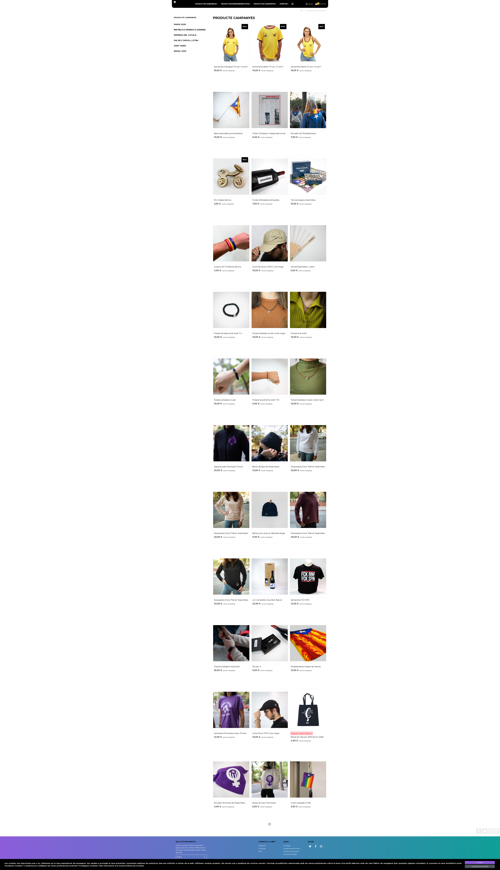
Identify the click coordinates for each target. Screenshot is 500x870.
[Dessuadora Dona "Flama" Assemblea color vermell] (308, 510)
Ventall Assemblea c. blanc (303, 267)
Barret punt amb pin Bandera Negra (268, 533)
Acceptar (480, 862)
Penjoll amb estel (299, 333)
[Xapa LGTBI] (308, 846)
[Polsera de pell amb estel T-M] (270, 376)
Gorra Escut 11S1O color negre (265, 733)
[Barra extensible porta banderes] (231, 110)
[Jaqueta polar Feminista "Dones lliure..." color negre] (231, 443)
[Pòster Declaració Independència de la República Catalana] (270, 110)
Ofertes (284, 4)
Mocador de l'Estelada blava (303, 133)
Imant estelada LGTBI (301, 803)
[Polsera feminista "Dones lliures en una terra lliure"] (231, 846)
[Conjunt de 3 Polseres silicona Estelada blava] (231, 243)
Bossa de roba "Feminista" (264, 803)
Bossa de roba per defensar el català (307, 737)
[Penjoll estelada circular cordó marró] (308, 376)
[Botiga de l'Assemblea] (182, 3)
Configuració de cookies (480, 866)
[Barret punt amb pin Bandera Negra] (270, 510)
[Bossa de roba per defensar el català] (308, 710)
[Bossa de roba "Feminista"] (270, 779)
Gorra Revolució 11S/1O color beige (268, 267)
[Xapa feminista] (270, 846)
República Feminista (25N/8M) (189, 30)
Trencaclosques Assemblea (303, 200)
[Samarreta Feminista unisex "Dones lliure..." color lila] (231, 710)
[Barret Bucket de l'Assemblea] (270, 443)
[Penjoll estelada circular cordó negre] (270, 310)
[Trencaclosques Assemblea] (308, 176)
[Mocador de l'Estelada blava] (308, 110)
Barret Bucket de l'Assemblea (265, 466)
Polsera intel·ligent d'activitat (227, 666)
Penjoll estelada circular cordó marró (307, 400)
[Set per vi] (270, 643)
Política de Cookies (134, 866)
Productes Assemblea (206, 4)
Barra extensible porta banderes (228, 133)
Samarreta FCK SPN (300, 600)
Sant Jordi (180, 46)
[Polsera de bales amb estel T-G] (231, 310)
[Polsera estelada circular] (231, 376)
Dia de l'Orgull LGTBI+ (186, 40)
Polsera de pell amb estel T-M (265, 400)
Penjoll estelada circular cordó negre (268, 333)
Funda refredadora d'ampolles (265, 200)
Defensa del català (185, 35)
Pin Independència (222, 200)
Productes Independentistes (235, 4)
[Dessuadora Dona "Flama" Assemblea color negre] (231, 576)
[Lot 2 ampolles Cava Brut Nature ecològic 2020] (270, 576)
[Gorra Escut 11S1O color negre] (270, 710)
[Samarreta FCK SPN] (308, 576)
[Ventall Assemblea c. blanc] (308, 243)
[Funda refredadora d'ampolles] (270, 176)
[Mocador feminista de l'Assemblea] (231, 779)
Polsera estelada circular (225, 400)
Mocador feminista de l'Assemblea (229, 803)
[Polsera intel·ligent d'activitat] (231, 643)
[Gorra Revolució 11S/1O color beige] (270, 243)
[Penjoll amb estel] (308, 310)
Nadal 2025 (180, 51)
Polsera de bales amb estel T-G (228, 333)
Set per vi (256, 666)
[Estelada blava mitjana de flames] (308, 643)
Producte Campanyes (185, 17)
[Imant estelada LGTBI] (308, 779)
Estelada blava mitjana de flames (306, 666)
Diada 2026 (180, 24)
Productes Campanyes (264, 4)
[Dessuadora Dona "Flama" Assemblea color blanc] (308, 443)
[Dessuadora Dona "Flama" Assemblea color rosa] (231, 510)
